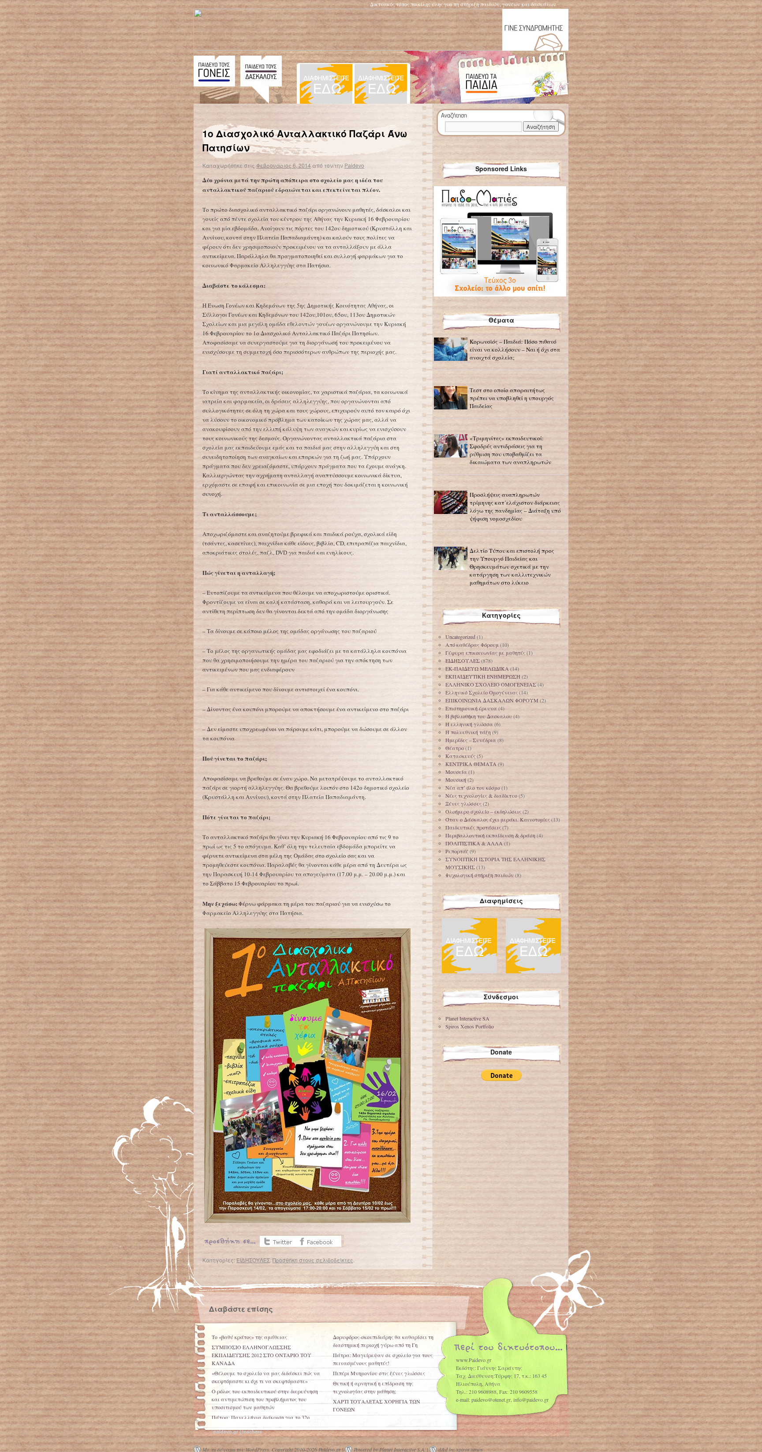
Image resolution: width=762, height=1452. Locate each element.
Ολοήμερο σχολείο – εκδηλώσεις (483, 811)
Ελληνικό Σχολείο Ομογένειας (481, 692)
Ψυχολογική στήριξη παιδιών (479, 874)
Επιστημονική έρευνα (471, 708)
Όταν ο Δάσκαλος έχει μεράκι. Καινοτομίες (497, 819)
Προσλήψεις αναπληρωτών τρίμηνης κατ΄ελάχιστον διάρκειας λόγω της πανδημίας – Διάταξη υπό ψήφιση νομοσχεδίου (515, 506)
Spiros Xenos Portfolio (469, 1026)
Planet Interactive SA (467, 1018)
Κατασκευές (460, 755)
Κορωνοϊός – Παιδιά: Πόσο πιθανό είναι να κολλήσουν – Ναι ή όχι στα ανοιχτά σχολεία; (515, 349)
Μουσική (455, 779)
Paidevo (354, 165)
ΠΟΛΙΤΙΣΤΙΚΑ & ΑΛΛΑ (474, 843)
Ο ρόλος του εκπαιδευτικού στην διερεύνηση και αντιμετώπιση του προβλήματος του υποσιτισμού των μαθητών (265, 1399)
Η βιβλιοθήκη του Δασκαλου (478, 716)
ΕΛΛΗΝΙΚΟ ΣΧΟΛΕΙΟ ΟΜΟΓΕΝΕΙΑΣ (490, 684)
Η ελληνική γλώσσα (469, 724)
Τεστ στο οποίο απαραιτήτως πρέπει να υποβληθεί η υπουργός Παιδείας (512, 398)
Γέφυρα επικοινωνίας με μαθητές (485, 652)
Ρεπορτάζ (456, 851)
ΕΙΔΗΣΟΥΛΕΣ (253, 1260)
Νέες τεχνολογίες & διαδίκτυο (481, 795)
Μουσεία (456, 771)
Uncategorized (460, 636)
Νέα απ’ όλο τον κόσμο (472, 787)
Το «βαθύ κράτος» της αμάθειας (249, 1336)
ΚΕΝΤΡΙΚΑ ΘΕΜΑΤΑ (471, 763)
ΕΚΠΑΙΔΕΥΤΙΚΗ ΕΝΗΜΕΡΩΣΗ (482, 676)
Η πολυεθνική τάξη (468, 731)
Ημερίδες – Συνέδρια (470, 739)
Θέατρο (454, 747)
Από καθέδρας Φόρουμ (472, 644)
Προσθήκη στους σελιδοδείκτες (313, 1260)
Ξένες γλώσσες (463, 803)
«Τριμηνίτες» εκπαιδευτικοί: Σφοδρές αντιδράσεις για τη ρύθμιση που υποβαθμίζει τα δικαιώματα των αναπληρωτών (510, 450)
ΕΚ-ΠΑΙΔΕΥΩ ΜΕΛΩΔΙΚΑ (477, 668)
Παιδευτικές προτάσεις (473, 827)
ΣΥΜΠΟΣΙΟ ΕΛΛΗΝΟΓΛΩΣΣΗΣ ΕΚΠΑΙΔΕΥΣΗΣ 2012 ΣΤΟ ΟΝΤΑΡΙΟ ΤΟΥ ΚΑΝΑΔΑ (261, 1354)
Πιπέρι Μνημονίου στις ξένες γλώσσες (379, 1373)
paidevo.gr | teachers (237, 1431)
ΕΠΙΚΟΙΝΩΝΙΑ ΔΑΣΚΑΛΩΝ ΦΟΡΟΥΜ (491, 700)
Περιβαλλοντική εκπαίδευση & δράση (490, 835)
